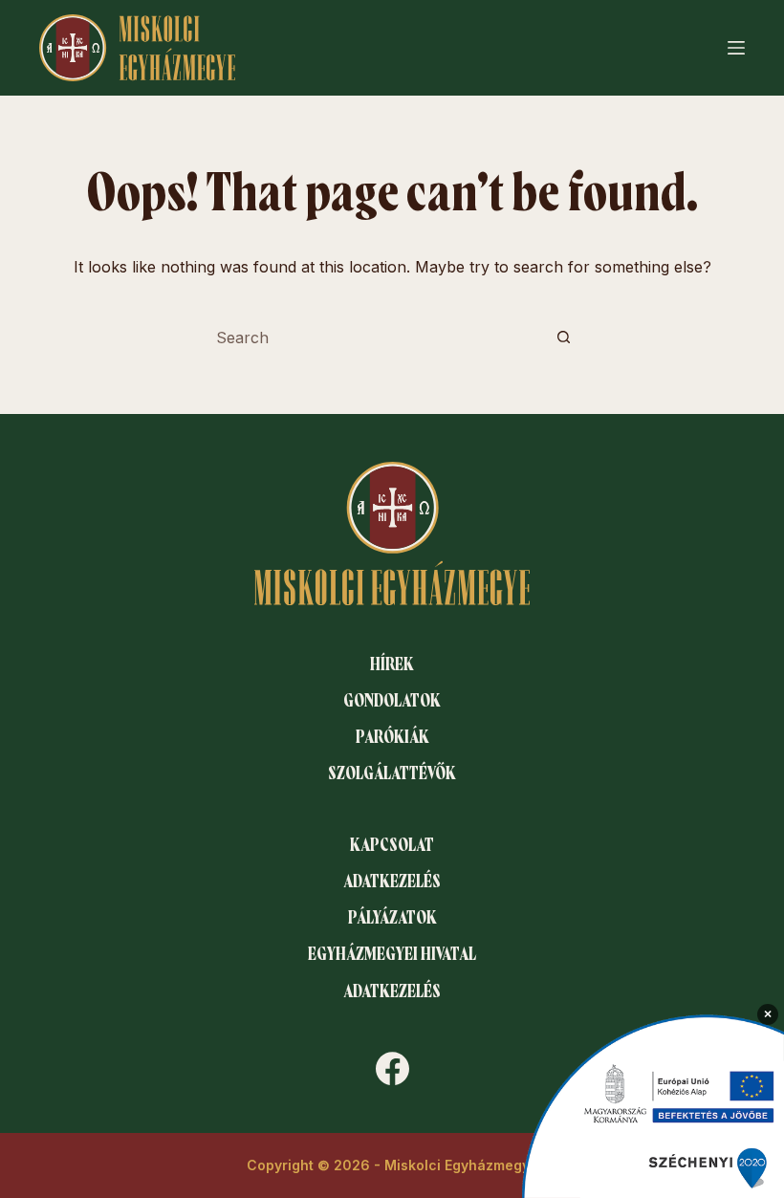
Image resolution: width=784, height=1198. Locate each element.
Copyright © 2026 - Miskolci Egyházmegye (392, 1165)
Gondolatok (392, 700)
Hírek (392, 664)
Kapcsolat (392, 845)
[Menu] (736, 47)
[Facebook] (392, 1068)
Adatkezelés (392, 881)
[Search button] (563, 337)
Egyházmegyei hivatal (392, 954)
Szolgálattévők (392, 773)
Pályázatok (392, 917)
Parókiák (392, 737)
